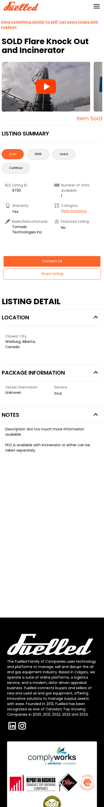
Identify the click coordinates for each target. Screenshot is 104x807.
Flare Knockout (74, 210)
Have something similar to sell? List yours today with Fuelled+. (49, 24)
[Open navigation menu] (96, 6)
